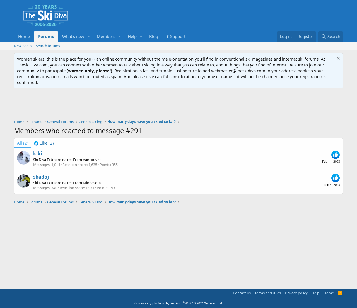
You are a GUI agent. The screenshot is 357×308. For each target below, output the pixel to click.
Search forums (48, 45)
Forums (46, 36)
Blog (153, 36)
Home (24, 36)
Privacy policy (296, 292)
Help (132, 36)
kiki (37, 153)
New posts (23, 45)
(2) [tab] (22, 143)
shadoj (41, 177)
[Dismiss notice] (337, 59)
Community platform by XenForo (178, 303)
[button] (89, 36)
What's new (73, 36)
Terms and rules (268, 292)
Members (106, 36)
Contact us (242, 292)
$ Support (176, 36)
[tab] (44, 143)
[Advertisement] (178, 103)
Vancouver (92, 159)
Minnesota (92, 182)
